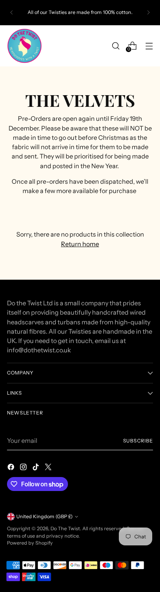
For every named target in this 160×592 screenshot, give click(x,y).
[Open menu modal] (149, 46)
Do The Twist (65, 528)
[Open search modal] (115, 46)
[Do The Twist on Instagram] (24, 468)
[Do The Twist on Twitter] (49, 468)
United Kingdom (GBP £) (44, 516)
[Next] (148, 12)
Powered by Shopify (30, 543)
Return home (80, 244)
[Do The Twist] (24, 45)
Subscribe (138, 441)
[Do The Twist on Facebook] (11, 468)
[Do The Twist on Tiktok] (36, 468)
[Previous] (11, 12)
